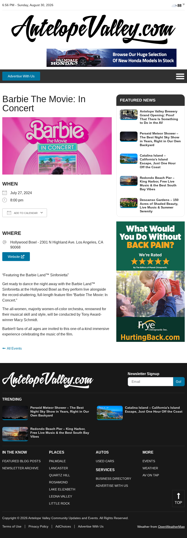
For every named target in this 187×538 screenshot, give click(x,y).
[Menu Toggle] (180, 76)
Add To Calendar (25, 213)
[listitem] (150, 117)
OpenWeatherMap (171, 526)
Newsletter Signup (143, 374)
